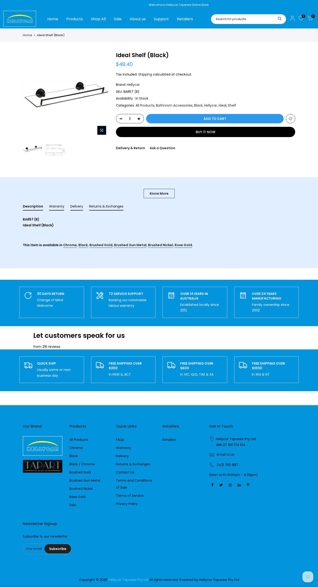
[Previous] (31, 94)
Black (198, 105)
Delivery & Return (130, 148)
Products (74, 19)
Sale (118, 19)
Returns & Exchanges (133, 464)
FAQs (120, 439)
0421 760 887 (227, 465)
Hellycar (133, 84)
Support (161, 19)
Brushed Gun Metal (130, 245)
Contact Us (125, 472)
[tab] (33, 207)
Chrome (70, 245)
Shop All (98, 19)
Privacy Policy (127, 503)
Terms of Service (130, 495)
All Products (144, 105)
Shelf (232, 105)
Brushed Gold (100, 245)
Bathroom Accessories (174, 105)
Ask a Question (162, 148)
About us (138, 19)
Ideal (222, 105)
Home (52, 19)
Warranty (123, 447)
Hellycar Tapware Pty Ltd (236, 439)
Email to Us (225, 454)
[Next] (101, 94)
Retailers (185, 19)
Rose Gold (183, 245)
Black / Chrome (82, 464)
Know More (159, 193)
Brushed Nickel (160, 245)
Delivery (122, 456)
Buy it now (205, 132)
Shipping (145, 74)
